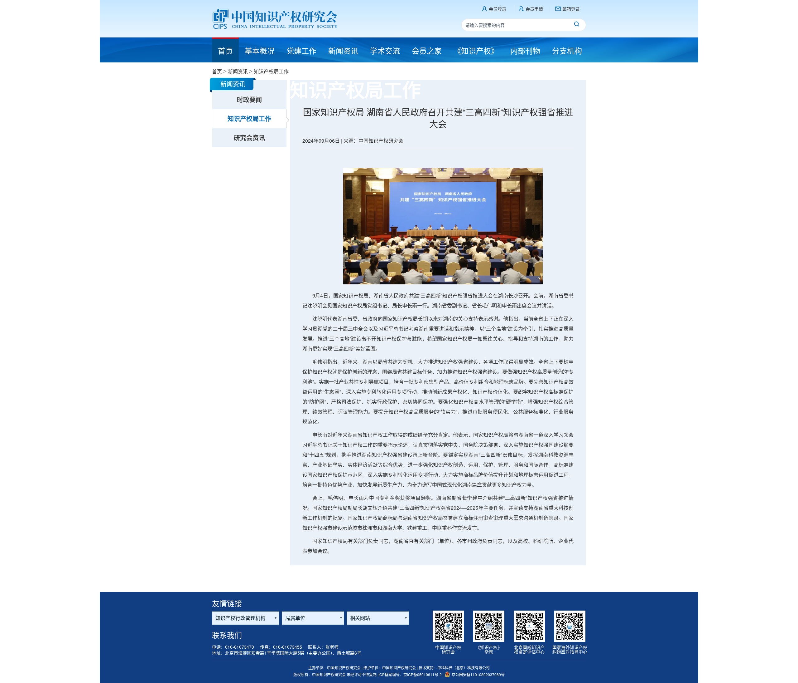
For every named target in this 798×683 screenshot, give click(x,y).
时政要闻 (249, 99)
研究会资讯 (249, 137)
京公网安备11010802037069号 (478, 674)
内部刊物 (525, 50)
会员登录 (497, 9)
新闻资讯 (343, 50)
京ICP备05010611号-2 (423, 674)
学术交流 (385, 50)
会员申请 (534, 9)
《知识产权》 (476, 50)
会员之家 (427, 50)
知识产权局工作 (249, 118)
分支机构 (567, 50)
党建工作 (301, 50)
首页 (217, 71)
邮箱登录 (571, 9)
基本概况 (260, 50)
